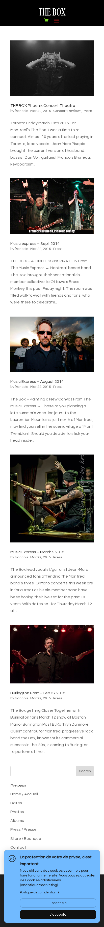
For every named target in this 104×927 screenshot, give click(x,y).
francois (21, 111)
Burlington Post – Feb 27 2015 (37, 693)
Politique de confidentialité (40, 892)
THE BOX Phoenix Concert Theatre (42, 106)
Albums (17, 821)
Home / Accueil (24, 794)
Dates (16, 803)
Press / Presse (23, 829)
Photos (17, 812)
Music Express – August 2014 (37, 381)
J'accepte (58, 914)
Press (87, 111)
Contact (18, 847)
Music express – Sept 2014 (35, 244)
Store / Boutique (25, 839)
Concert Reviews (67, 111)
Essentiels (58, 903)
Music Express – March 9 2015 (37, 552)
